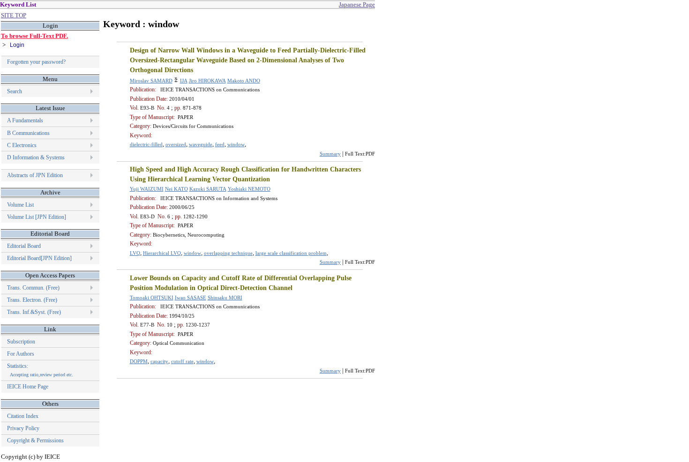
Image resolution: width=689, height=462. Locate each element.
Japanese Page (357, 4)
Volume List (21, 204)
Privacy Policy (23, 428)
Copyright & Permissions (35, 440)
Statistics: (40, 370)
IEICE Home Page (27, 386)
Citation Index (22, 416)
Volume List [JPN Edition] (36, 217)
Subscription (21, 341)
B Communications (28, 133)
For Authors (20, 353)
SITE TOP (13, 15)
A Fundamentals (25, 120)
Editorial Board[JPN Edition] (39, 258)
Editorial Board (24, 246)
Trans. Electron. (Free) (32, 300)
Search (14, 91)
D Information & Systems (36, 157)
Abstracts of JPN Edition (35, 175)
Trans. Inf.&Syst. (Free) (34, 312)
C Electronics (22, 145)
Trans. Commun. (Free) (33, 287)
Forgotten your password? (36, 62)
